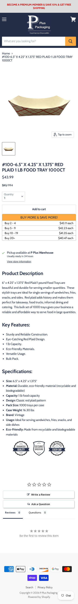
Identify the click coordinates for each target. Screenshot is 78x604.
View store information (19, 261)
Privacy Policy (45, 587)
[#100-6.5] (8, 148)
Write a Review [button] (40, 494)
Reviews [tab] (10, 512)
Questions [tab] (35, 512)
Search (29, 587)
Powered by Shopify (39, 596)
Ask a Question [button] (40, 504)
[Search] (70, 41)
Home (6, 53)
